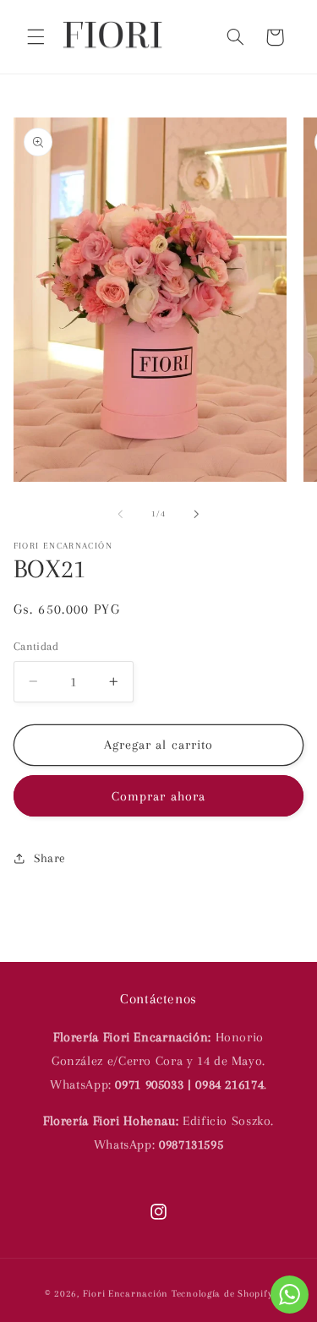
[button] (35, 37)
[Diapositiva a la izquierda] (120, 514)
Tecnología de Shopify (222, 1293)
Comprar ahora (158, 796)
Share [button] (50, 858)
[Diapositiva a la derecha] (197, 514)
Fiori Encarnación (127, 1293)
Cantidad (36, 646)
